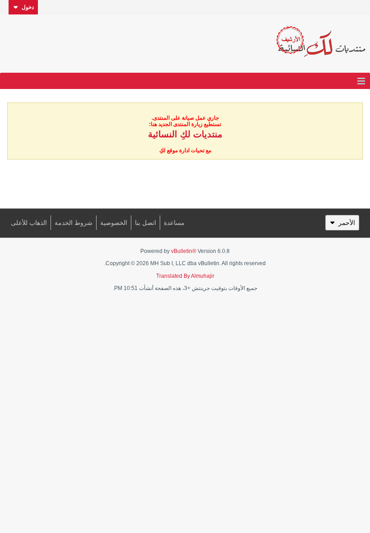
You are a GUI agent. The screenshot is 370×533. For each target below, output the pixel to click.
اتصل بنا (145, 222)
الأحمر (346, 222)
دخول (28, 7)
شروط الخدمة (73, 222)
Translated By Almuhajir (185, 276)
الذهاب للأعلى (29, 222)
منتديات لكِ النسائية (185, 134)
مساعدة (174, 222)
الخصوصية (113, 222)
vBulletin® (183, 251)
